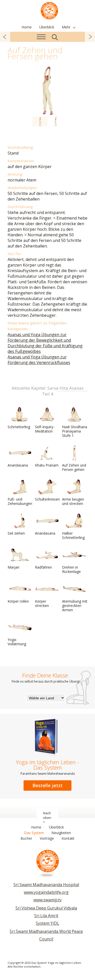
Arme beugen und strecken (73, 501)
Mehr (66, 27)
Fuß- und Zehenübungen (20, 501)
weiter (90, 37)
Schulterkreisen (47, 499)
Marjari (13, 567)
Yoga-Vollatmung (17, 641)
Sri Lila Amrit (46, 915)
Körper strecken (42, 603)
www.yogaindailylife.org (46, 892)
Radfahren (43, 567)
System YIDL (47, 923)
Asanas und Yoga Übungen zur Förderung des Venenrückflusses (39, 359)
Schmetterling (19, 426)
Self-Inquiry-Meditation (44, 429)
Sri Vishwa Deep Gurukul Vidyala (46, 908)
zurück (5, 37)
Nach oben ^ (47, 817)
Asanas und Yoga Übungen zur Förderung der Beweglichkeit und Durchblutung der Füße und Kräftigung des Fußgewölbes (45, 343)
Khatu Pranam (47, 465)
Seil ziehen (16, 533)
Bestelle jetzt (47, 785)
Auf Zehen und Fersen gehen (74, 467)
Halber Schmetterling (73, 535)
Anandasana (18, 465)
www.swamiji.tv (47, 900)
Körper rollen (18, 601)
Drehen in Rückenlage (71, 569)
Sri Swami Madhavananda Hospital (46, 884)
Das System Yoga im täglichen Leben (49, 10)
